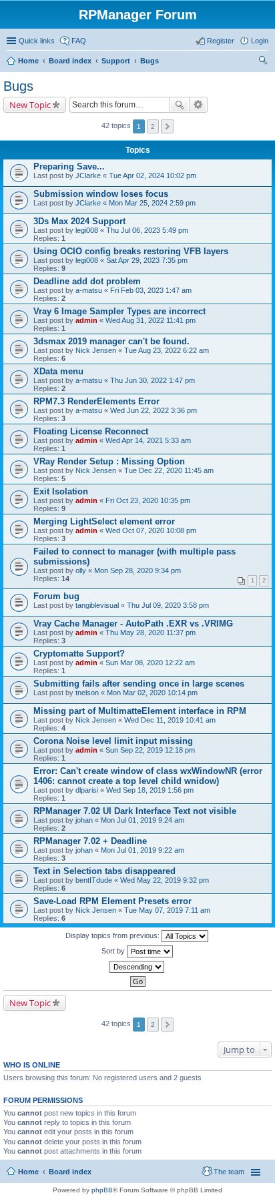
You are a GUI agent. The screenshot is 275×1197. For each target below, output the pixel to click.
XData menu (58, 371)
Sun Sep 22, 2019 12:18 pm (150, 750)
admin (86, 320)
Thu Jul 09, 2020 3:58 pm (168, 605)
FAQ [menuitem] (78, 41)
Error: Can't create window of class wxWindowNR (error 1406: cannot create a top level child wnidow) (147, 776)
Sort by (114, 951)
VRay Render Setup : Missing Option (109, 461)
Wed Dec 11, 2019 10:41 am (170, 720)
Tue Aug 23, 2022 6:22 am (166, 350)
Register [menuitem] (220, 41)
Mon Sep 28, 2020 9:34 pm (137, 570)
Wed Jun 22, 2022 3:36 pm (153, 410)
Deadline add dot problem (87, 281)
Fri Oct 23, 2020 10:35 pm (147, 500)
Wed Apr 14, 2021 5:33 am (148, 440)
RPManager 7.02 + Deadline (90, 841)
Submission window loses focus (100, 194)
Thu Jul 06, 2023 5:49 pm (147, 230)
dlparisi (86, 790)
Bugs (149, 61)
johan (84, 820)
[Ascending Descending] (137, 967)
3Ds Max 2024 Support (79, 221)
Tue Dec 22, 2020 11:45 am (169, 470)
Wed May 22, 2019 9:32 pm (164, 880)
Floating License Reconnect (90, 431)
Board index (70, 61)
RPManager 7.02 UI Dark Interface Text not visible (134, 811)
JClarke (88, 175)
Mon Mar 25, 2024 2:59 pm (152, 203)
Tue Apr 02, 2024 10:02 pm (152, 175)
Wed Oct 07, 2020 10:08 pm (150, 530)
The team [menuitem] (229, 1172)
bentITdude (93, 880)
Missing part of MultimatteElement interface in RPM (139, 711)
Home (28, 61)
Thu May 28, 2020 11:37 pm (150, 633)
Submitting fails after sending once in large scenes (138, 684)
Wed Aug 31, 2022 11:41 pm (150, 320)
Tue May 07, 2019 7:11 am (167, 910)
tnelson (87, 693)
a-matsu (88, 290)
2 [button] (153, 126)
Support (115, 61)
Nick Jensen (95, 350)
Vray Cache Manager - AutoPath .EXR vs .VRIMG (133, 624)
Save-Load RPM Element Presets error (112, 901)
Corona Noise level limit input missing (113, 741)
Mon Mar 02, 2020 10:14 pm (152, 693)
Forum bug (56, 596)
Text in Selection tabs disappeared (104, 871)
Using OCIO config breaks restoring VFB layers (130, 251)
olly (80, 570)
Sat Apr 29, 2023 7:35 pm (147, 260)
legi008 (86, 230)
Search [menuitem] (263, 62)
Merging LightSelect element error (104, 521)
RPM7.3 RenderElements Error (96, 401)
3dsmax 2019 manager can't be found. (111, 341)
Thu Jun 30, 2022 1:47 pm (152, 380)
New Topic (30, 105)
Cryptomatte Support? (79, 654)
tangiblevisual (97, 605)
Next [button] (167, 126)
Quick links (37, 41)
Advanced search (199, 105)
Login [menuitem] (259, 41)
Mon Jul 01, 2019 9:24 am (142, 820)
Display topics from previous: (113, 935)
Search (180, 105)
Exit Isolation (60, 491)
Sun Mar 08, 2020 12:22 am (150, 663)
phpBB (102, 1190)
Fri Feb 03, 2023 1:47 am (151, 290)
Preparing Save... (69, 166)
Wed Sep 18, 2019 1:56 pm (150, 790)
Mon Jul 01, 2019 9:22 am (142, 850)
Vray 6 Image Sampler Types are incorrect (119, 311)
